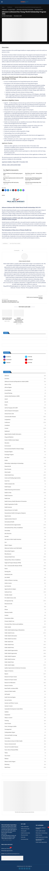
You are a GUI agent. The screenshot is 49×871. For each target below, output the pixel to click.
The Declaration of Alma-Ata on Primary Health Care (17, 230)
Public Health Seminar (25, 659)
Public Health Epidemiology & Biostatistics (25, 630)
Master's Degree (25, 545)
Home (3, 7)
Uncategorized (25, 729)
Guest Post (25, 480)
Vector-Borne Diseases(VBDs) (25, 749)
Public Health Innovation (25, 638)
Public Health (25, 627)
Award (25, 399)
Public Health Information (25, 635)
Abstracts (25, 375)
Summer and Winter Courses (25, 703)
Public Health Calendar (40, 830)
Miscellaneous (25, 554)
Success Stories (25, 700)
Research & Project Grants (25, 676)
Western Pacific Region (25, 761)
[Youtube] (27, 868)
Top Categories (39, 825)
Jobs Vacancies (25, 533)
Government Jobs (24, 839)
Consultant (25, 425)
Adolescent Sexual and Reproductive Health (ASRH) (25, 381)
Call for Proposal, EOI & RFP (25, 407)
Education (25, 443)
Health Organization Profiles (42, 837)
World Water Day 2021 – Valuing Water (33, 173)
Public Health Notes (25, 647)
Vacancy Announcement (25, 744)
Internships (25, 530)
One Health (25, 577)
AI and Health (25, 390)
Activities (25, 378)
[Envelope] (29, 868)
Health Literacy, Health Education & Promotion (25, 501)
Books (25, 404)
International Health (25, 521)
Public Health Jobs (25, 641)
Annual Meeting (25, 393)
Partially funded (25, 595)
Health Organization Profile (25, 504)
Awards (25, 402)
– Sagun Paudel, (5, 840)
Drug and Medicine (25, 437)
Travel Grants (25, 723)
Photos (25, 609)
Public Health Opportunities (25, 650)
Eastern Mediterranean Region (25, 440)
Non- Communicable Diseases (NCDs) (25, 565)
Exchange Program (25, 454)
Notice (25, 568)
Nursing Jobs (25, 571)
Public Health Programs (25, 656)
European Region (25, 451)
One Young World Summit (15, 243)
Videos (25, 752)
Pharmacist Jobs (25, 603)
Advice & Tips (25, 384)
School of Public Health (25, 691)
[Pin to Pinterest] (25, 250)
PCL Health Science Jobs (25, 597)
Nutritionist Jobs (25, 574)
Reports (25, 673)
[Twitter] (22, 868)
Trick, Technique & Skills (25, 726)
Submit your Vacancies (6, 848)
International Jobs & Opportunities (25, 524)
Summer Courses (25, 706)
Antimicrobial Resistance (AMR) (25, 396)
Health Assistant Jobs (25, 483)
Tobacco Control (25, 717)
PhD (25, 606)
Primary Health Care (25, 621)
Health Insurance (25, 495)
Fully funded (25, 472)
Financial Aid (25, 466)
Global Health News (25, 475)
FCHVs (25, 460)
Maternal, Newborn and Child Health (25, 548)
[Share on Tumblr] (28, 250)
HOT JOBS (23, 824)
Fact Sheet (25, 457)
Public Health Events (25, 633)
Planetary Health (25, 612)
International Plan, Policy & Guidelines (25, 527)
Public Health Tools (25, 662)
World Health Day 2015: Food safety (11, 182)
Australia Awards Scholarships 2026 (33, 182)
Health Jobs (25, 498)
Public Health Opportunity (25, 653)
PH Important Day (25, 600)
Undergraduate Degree (25, 732)
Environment (25, 445)
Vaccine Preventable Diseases (25, 746)
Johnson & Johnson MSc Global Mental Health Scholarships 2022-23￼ (21, 207)
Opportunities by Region (25, 589)
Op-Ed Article (25, 586)
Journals (25, 536)
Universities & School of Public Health (25, 741)
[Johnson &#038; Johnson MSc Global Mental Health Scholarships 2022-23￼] (16, 194)
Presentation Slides (25, 618)
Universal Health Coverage (25, 735)
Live (25, 542)
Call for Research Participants (25, 410)
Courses (25, 428)
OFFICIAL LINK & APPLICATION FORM (11, 165)
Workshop (25, 764)
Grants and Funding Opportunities (25, 478)
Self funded (25, 694)
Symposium (25, 714)
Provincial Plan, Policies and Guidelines (25, 624)
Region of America (25, 670)
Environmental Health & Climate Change (25, 448)
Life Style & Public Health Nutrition (25, 539)
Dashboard (25, 431)
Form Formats (25, 469)
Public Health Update (7, 15)
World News (25, 767)
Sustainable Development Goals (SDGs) (25, 709)
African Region (25, 387)
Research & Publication (25, 682)
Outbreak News (25, 592)
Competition (25, 419)
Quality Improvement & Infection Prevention (25, 668)
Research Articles (25, 685)
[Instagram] (24, 868)
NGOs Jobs (23, 837)
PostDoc (25, 615)
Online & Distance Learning (25, 580)
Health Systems (25, 507)
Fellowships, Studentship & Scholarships (25, 463)
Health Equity (25, 486)
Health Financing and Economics (25, 489)
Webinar (25, 758)
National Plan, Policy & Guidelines (25, 559)
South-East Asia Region (25, 697)
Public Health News (25, 644)
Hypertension (25, 516)
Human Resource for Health (25, 510)
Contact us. (30, 866)
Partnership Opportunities (7, 850)
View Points (25, 755)
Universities (25, 738)
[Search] (47, 2)
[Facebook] (20, 868)
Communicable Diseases (25, 416)
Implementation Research (25, 519)
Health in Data (25, 492)
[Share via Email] (34, 250)
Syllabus (25, 711)
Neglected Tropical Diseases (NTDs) (25, 562)
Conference (9, 7)
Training (25, 720)
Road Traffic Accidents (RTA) (25, 688)
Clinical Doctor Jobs (25, 413)
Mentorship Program (25, 551)
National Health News (25, 556)
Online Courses (25, 583)
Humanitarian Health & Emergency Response (25, 513)
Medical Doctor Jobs (25, 828)
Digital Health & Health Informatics (25, 434)
